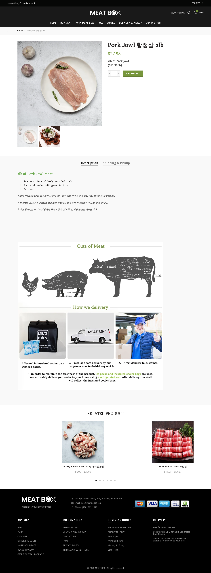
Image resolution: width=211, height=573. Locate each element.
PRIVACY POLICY (71, 545)
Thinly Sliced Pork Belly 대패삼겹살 (83, 466)
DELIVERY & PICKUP (130, 22)
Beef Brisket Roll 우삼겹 (172, 466)
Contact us (197, 3)
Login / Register (178, 13)
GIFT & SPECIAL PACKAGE (30, 554)
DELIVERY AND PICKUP (74, 532)
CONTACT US (153, 22)
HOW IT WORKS (106, 22)
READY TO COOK (25, 550)
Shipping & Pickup (116, 163)
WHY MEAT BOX (85, 22)
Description (89, 163)
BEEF (19, 527)
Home (53, 22)
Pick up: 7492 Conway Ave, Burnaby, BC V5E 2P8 (98, 498)
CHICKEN (22, 536)
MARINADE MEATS (26, 545)
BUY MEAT (66, 22)
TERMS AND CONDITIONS (76, 550)
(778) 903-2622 (89, 507)
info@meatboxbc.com (91, 503)
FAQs (65, 541)
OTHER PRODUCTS (26, 541)
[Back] (10, 31)
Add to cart (133, 73)
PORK (20, 532)
